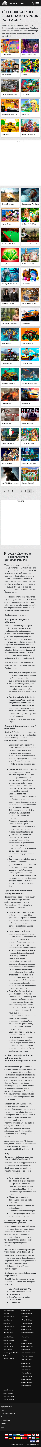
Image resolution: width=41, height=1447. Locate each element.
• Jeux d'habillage (8, 1337)
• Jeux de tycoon (26, 1386)
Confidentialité (5, 1420)
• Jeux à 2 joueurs (8, 1310)
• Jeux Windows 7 (8, 1393)
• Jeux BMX (6, 1323)
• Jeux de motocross (27, 1333)
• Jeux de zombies (8, 1399)
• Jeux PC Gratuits (8, 1359)
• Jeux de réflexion (26, 1313)
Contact (3, 1424)
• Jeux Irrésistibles (8, 1317)
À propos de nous (6, 1407)
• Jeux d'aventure (8, 1320)
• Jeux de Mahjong (27, 1346)
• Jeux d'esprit (25, 1349)
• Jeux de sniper (26, 1370)
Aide (2, 1410)
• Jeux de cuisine (26, 1329)
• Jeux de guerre (8, 1390)
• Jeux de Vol (7, 1343)
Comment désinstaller (8, 1417)
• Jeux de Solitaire (26, 1373)
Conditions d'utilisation (8, 1413)
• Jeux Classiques (26, 1326)
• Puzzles (24, 1340)
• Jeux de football (8, 1346)
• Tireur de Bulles (26, 1320)
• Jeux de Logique (26, 1343)
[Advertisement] (20, 163)
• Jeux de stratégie (26, 1376)
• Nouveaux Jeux (26, 1359)
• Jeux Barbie (7, 1329)
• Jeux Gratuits (7, 1349)
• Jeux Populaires (26, 1382)
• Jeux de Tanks (26, 1379)
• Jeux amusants (8, 1362)
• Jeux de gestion (26, 1323)
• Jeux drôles (25, 1337)
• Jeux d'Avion (25, 1363)
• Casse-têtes (25, 1317)
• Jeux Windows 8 (8, 1396)
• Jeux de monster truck (28, 1353)
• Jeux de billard (26, 1366)
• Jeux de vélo (25, 1310)
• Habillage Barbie (8, 1326)
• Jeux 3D (6, 1313)
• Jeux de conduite (8, 1340)
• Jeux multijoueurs (27, 1356)
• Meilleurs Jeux (8, 1333)
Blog (2, 1427)
